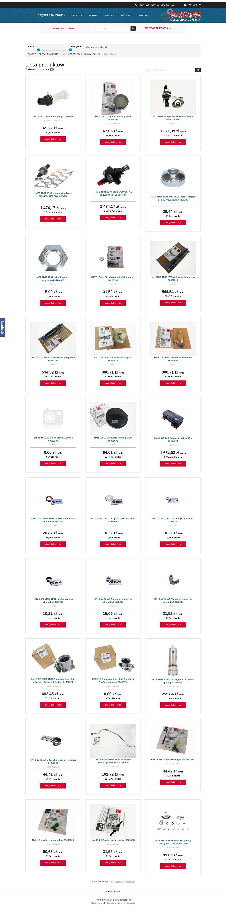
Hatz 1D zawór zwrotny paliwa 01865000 (53, 840)
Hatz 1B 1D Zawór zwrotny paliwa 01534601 (173, 759)
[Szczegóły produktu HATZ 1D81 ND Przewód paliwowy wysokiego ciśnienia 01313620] (113, 740)
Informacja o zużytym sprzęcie (120, 903)
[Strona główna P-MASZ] (180, 14)
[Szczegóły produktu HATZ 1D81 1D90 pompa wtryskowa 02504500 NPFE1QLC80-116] (53, 176)
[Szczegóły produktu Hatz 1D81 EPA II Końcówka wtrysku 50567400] (173, 338)
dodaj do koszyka (53, 139)
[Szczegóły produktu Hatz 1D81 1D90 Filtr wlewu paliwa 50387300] (113, 97)
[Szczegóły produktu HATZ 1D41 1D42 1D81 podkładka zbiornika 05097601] (113, 499)
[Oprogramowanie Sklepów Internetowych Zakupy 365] (122, 881)
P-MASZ (32, 54)
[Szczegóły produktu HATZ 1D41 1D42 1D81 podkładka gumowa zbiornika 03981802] (53, 499)
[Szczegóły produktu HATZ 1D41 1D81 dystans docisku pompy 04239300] (113, 258)
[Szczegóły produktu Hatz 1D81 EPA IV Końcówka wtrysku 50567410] (113, 338)
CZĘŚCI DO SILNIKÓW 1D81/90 (84, 54)
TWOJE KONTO (194, 5)
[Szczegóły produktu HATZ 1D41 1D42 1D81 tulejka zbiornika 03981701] (173, 499)
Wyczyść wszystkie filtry (97, 47)
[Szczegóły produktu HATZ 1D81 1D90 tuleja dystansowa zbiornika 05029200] (113, 580)
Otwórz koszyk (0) (160, 28)
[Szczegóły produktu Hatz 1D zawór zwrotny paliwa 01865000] (53, 821)
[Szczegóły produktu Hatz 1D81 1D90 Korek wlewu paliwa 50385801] (113, 419)
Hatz (63, 54)
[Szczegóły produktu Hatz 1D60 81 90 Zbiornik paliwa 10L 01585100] (173, 419)
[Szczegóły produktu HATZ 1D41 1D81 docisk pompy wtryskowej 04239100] (53, 741)
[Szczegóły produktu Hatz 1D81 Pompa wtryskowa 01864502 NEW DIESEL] (173, 97)
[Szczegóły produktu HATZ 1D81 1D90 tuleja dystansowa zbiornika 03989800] (173, 580)
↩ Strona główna (64, 28)
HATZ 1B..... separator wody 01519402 (53, 116)
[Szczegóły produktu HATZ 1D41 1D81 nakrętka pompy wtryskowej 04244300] (53, 258)
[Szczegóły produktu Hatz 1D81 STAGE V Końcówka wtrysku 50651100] (53, 419)
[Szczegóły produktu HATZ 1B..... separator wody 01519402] (53, 97)
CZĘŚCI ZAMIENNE (51, 15)
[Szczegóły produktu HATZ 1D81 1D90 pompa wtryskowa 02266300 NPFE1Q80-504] (113, 175)
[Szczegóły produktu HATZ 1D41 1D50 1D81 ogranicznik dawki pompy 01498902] (173, 660)
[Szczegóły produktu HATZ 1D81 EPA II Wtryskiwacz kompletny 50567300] (53, 338)
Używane (126, 15)
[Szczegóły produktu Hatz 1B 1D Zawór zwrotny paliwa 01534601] (173, 740)
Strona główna (113, 891)
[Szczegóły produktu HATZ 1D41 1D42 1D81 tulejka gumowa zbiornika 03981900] (53, 580)
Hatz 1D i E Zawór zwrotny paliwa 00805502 (113, 840)
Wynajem (109, 15)
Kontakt (144, 15)
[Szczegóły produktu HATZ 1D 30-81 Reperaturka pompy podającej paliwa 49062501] (173, 821)
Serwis (93, 15)
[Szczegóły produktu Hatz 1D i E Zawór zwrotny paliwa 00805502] (113, 821)
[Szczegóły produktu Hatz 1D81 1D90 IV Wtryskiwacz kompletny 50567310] (173, 258)
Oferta (76, 15)
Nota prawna (97, 903)
